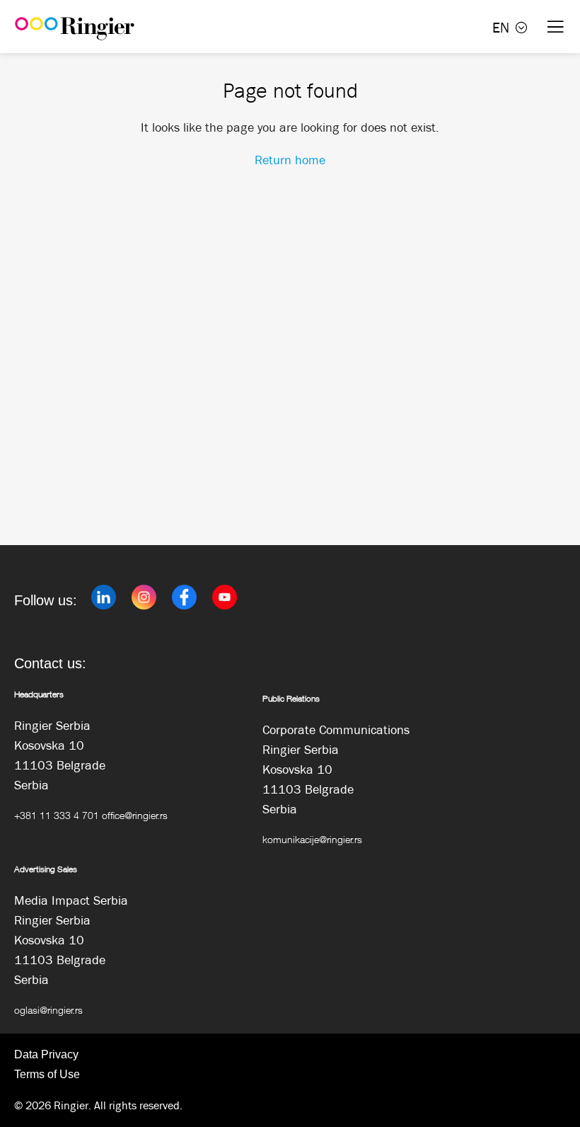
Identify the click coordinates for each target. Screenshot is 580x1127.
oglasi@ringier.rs (48, 1010)
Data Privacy (46, 1054)
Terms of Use (47, 1074)
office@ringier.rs (135, 815)
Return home (290, 160)
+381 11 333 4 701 (56, 815)
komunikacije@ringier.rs (312, 839)
